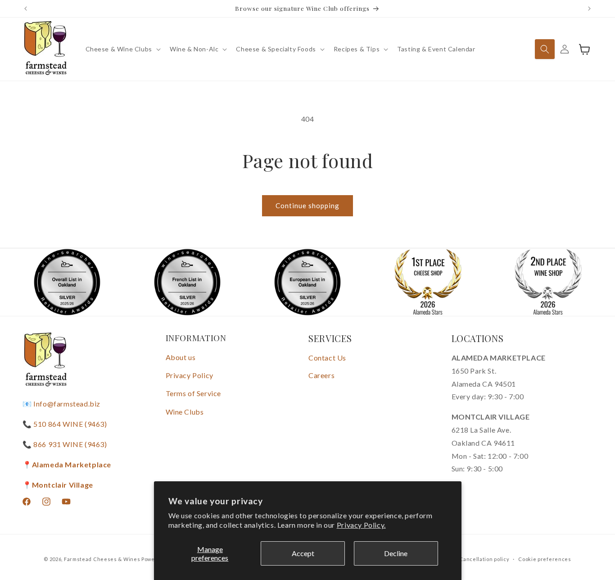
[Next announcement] (589, 8)
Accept (303, 553)
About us (181, 357)
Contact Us (327, 357)
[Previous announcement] (26, 8)
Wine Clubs (185, 411)
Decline (395, 553)
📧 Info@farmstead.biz (61, 404)
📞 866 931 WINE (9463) (65, 444)
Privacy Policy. (361, 525)
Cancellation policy (484, 559)
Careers (321, 375)
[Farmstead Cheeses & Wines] (45, 49)
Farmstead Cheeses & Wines (102, 559)
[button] (122, 49)
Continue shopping (307, 205)
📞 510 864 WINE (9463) (65, 424)
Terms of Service (194, 393)
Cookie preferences (544, 559)
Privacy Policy (189, 375)
